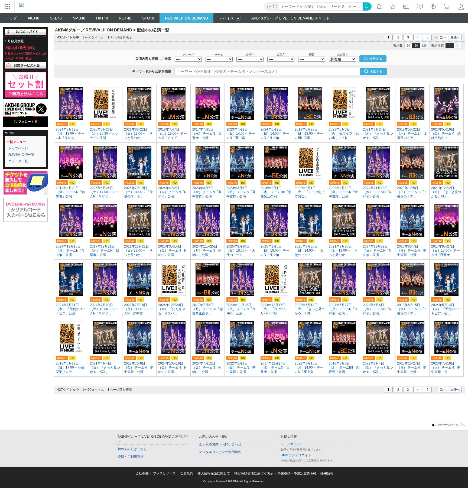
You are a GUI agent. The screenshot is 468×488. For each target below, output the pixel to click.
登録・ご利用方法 (131, 456)
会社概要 (142, 473)
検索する (375, 71)
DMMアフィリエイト (296, 455)
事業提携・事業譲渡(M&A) (297, 473)
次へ (443, 37)
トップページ (18, 148)
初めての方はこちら (132, 449)
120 (424, 45)
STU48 (148, 18)
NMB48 (79, 18)
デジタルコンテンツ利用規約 (220, 452)
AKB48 (33, 18)
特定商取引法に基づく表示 (253, 473)
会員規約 (186, 473)
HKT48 (102, 18)
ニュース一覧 (18, 161)
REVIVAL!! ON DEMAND (186, 18)
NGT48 (125, 18)
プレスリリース (164, 473)
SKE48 (56, 18)
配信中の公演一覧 (21, 155)
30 (408, 45)
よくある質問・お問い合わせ (220, 444)
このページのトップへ (450, 424)
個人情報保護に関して (213, 473)
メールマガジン (292, 444)
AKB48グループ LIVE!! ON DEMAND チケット (290, 18)
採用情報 (326, 473)
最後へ (455, 37)
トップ (11, 18)
